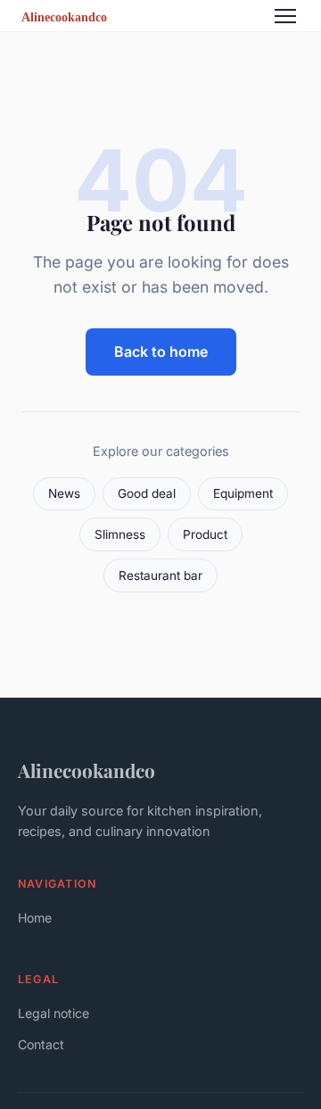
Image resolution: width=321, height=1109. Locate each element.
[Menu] (285, 16)
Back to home (161, 351)
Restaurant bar (160, 575)
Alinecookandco (86, 769)
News (64, 493)
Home (35, 917)
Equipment (243, 493)
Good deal (147, 493)
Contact (41, 1044)
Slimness (120, 534)
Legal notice (53, 1013)
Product (205, 534)
